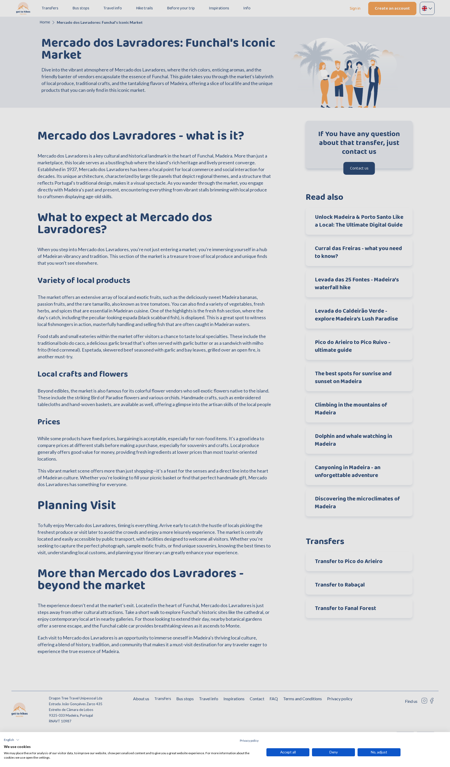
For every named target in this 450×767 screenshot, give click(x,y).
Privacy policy (249, 740)
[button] (11, 740)
